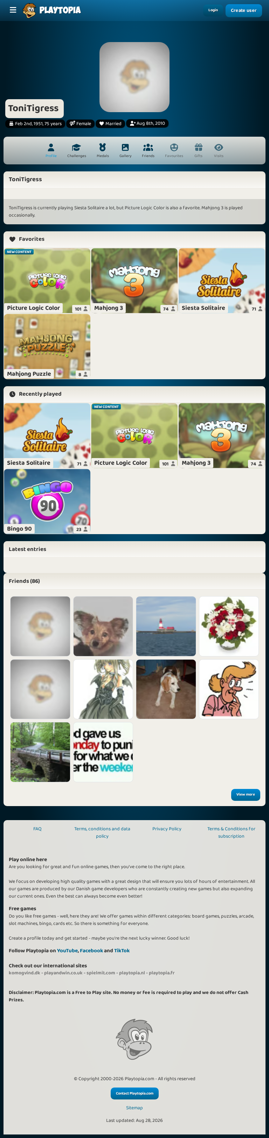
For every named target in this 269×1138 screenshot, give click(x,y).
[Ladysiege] (103, 752)
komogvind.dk (24, 973)
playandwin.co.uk (63, 973)
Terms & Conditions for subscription (231, 832)
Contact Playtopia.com (134, 1093)
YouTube (67, 950)
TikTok (122, 950)
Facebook (91, 950)
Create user (244, 10)
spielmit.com (101, 973)
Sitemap (134, 1108)
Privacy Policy (166, 829)
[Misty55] (40, 689)
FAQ (37, 829)
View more (245, 794)
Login (213, 10)
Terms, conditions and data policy (102, 832)
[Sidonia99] (229, 689)
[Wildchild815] (103, 689)
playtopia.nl (132, 973)
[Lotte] (229, 626)
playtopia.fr (162, 973)
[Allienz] (166, 626)
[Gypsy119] (40, 752)
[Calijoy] (103, 626)
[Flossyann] (166, 689)
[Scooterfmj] (40, 626)
